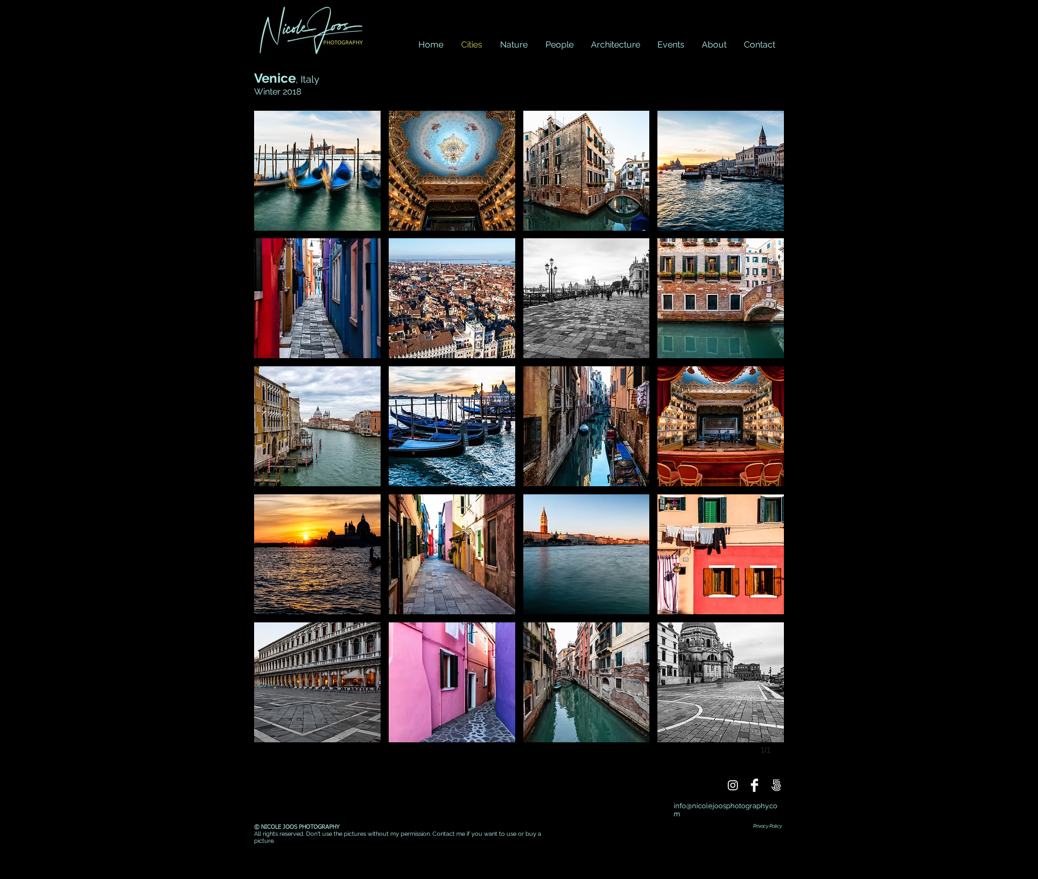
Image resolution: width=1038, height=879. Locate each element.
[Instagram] (733, 785)
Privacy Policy (767, 826)
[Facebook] (754, 785)
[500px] (776, 785)
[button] (317, 171)
